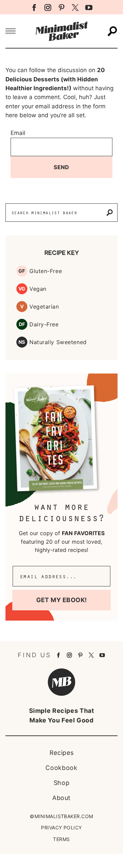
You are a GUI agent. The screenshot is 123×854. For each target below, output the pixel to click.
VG (22, 289)
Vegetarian (44, 306)
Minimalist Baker (61, 31)
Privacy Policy (61, 827)
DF (22, 324)
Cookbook (61, 767)
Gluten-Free (45, 271)
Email (18, 133)
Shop (62, 782)
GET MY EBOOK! (61, 600)
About (61, 797)
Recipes (61, 752)
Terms (61, 839)
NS (21, 342)
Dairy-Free (44, 324)
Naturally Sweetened (58, 342)
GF (21, 271)
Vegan (37, 288)
